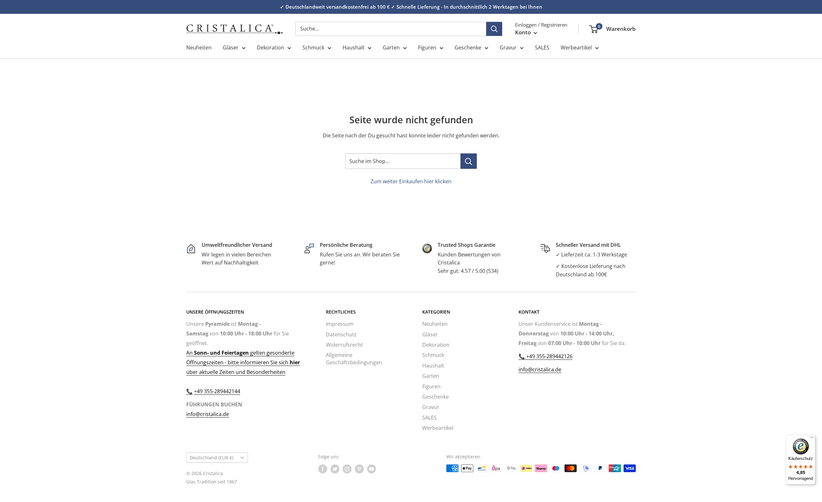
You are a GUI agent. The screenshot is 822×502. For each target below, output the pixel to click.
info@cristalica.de (207, 414)
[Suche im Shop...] (468, 161)
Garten (391, 47)
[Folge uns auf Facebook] (322, 468)
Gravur (508, 47)
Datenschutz (341, 334)
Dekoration (270, 47)
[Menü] (812, 439)
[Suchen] (494, 29)
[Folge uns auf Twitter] (334, 468)
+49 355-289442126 (549, 356)
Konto (523, 32)
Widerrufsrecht (344, 344)
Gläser (231, 47)
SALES (542, 47)
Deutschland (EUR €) (211, 457)
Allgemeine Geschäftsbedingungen (354, 358)
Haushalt (353, 47)
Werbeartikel (576, 47)
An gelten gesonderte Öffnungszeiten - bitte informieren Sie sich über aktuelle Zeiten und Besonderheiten (243, 362)
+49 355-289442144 (217, 391)
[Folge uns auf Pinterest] (359, 468)
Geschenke (468, 47)
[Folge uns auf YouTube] (371, 468)
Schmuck (313, 47)
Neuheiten (199, 47)
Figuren (427, 47)
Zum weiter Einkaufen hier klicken (411, 181)
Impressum (340, 323)
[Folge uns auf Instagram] (347, 468)
